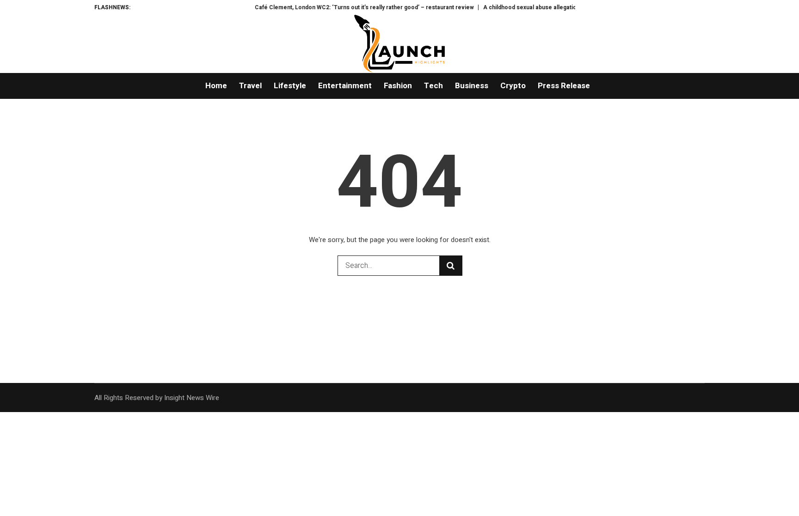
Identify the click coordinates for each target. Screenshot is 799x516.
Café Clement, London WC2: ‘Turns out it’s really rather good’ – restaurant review (356, 7)
